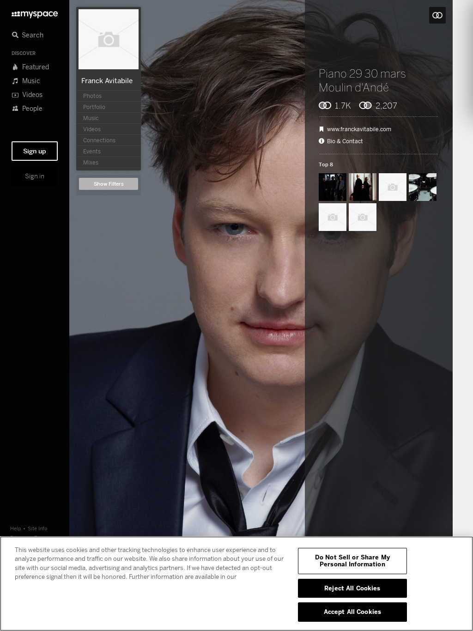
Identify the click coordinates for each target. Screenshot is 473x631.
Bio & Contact (345, 141)
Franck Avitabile (107, 80)
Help (15, 528)
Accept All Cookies (352, 611)
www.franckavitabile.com (359, 129)
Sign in (34, 176)
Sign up (34, 151)
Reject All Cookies (352, 588)
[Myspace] (35, 12)
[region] (236, 583)
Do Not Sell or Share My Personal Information (352, 561)
